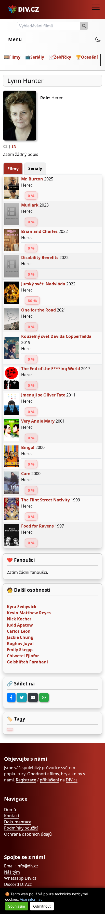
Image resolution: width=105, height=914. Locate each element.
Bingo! (27, 447)
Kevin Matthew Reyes (29, 613)
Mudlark (29, 205)
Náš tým (12, 872)
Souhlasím (16, 906)
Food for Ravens (37, 526)
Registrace (26, 780)
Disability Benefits (39, 257)
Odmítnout (42, 906)
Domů (10, 809)
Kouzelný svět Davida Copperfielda (56, 336)
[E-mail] (33, 697)
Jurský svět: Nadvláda (43, 284)
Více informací (31, 899)
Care (25, 473)
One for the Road (38, 310)
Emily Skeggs (20, 649)
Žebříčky (62, 57)
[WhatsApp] (44, 697)
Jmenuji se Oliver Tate (43, 395)
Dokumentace (17, 822)
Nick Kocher (19, 619)
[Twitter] (22, 697)
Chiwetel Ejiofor (23, 656)
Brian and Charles (39, 231)
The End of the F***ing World (50, 368)
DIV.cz (71, 780)
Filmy (14, 57)
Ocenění (89, 57)
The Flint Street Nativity (45, 500)
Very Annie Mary (38, 421)
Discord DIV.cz (18, 884)
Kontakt (11, 816)
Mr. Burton (32, 179)
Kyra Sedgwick (21, 606)
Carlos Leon (19, 631)
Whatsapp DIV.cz (20, 878)
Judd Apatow (20, 625)
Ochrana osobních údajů (28, 834)
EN (14, 146)
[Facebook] (11, 697)
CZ (5, 146)
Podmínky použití (21, 828)
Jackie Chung (20, 637)
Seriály (37, 57)
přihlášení (49, 780)
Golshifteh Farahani (27, 662)
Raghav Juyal (20, 643)
